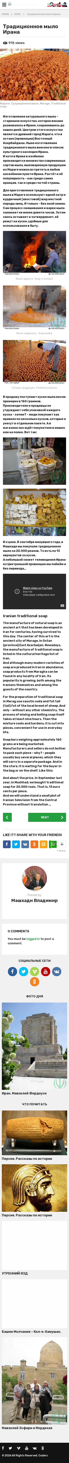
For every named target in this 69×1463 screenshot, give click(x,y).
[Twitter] (23, 971)
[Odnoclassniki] (34, 981)
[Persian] (49, 5)
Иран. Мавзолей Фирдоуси (24, 1093)
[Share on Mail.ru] (43, 844)
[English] (54, 5)
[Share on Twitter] (16, 844)
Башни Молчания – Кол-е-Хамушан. (31, 1332)
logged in (33, 939)
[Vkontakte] (56, 971)
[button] (4, 4)
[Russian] (63, 5)
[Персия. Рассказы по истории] (34, 1132)
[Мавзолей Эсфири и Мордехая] (34, 1380)
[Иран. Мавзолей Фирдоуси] (34, 1046)
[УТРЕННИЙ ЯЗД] (34, 1245)
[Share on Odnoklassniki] (34, 844)
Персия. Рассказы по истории (27, 1159)
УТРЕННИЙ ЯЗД (15, 1273)
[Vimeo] (34, 971)
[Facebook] (12, 971)
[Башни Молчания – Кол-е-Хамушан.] (34, 1303)
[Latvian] (59, 5)
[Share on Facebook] (7, 844)
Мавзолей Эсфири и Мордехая (27, 1428)
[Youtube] (45, 971)
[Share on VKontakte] (25, 844)
